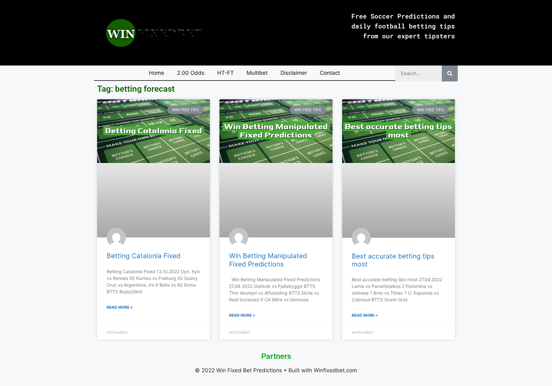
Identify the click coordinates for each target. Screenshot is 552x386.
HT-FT (225, 73)
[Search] (450, 73)
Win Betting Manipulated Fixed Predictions (268, 260)
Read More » (120, 307)
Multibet (257, 73)
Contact (330, 73)
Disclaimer (293, 73)
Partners (276, 356)
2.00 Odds (190, 73)
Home (156, 73)
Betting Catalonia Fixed (143, 256)
